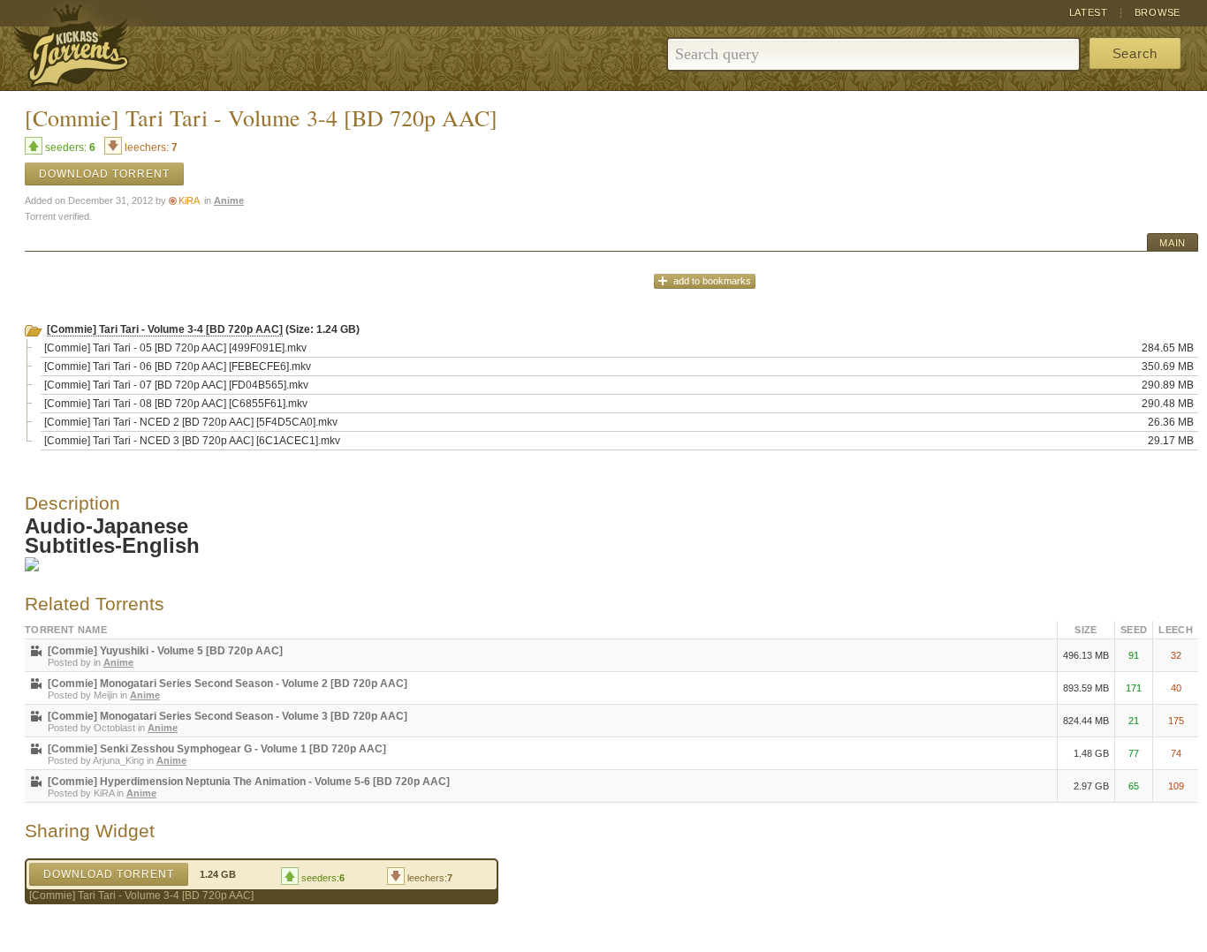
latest (1088, 12)
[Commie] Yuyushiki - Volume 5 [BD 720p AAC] (165, 651)
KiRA (189, 200)
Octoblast (114, 727)
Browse (1157, 12)
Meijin (106, 695)
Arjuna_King (118, 760)
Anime (229, 200)
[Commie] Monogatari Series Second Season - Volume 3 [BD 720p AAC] (227, 716)
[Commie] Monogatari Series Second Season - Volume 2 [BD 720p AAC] (227, 683)
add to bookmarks (712, 281)
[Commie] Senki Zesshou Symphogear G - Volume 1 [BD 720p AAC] (217, 749)
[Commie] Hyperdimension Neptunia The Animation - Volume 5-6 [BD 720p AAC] (249, 781)
